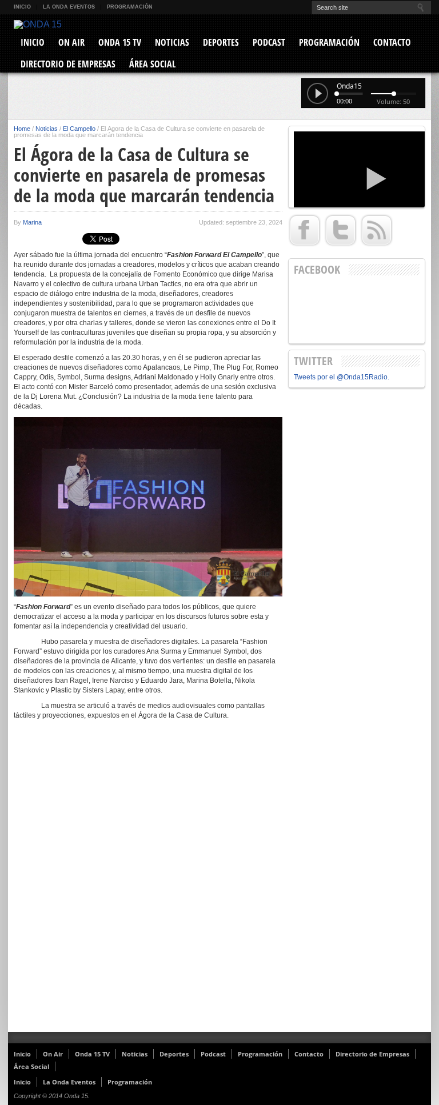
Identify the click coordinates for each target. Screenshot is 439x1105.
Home (22, 128)
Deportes (221, 42)
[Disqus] (148, 883)
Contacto (392, 42)
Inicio (22, 7)
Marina (32, 222)
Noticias (172, 42)
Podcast (269, 42)
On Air (71, 42)
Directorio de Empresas (68, 64)
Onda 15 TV (119, 42)
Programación (130, 7)
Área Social (152, 64)
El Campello (79, 128)
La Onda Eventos (69, 7)
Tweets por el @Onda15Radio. (341, 377)
